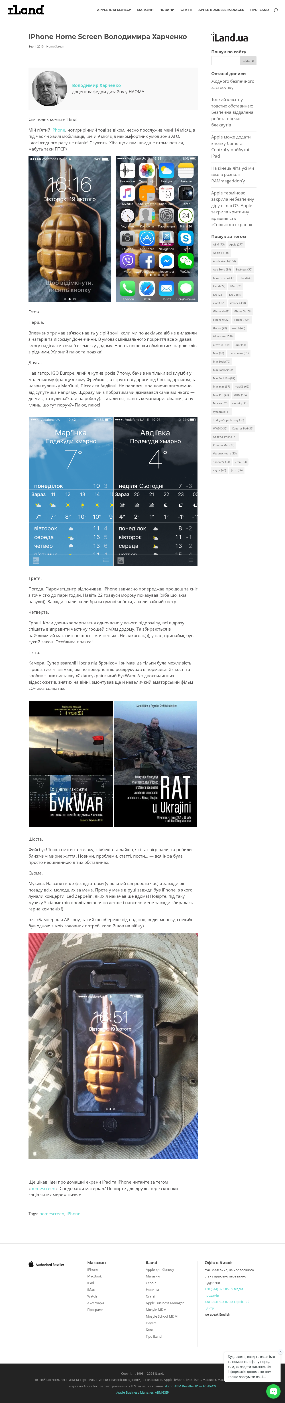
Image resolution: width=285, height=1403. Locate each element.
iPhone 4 (221, 311)
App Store (222, 269)
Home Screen (55, 46)
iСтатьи (221, 345)
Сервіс (151, 1283)
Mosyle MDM (156, 1309)
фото (237, 470)
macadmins (239, 353)
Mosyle (220, 403)
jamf (240, 345)
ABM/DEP (162, 1392)
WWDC (220, 428)
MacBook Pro (224, 378)
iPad (219, 303)
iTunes (220, 328)
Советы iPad (242, 428)
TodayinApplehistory (228, 420)
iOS (218, 295)
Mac (218, 353)
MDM (241, 395)
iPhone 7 (242, 320)
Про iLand (259, 10)
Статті (186, 10)
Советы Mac (223, 445)
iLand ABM (173, 1386)
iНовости (223, 336)
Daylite (151, 1323)
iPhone (58, 130)
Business (244, 269)
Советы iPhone (225, 437)
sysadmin (221, 412)
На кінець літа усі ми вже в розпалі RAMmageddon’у (232, 174)
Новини (167, 10)
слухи (219, 470)
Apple (236, 244)
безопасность (225, 453)
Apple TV (221, 253)
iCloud (245, 278)
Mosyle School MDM (162, 1316)
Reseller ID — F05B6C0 (198, 1386)
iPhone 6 (221, 320)
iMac (236, 286)
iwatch (238, 328)
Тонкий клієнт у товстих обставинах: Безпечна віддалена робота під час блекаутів (232, 112)
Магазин (145, 10)
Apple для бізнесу (114, 10)
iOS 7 (235, 295)
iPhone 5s (243, 311)
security (240, 403)
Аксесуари (95, 1303)
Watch (92, 1296)
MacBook (221, 361)
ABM (219, 244)
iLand (219, 286)
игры (241, 462)
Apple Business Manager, (135, 1392)
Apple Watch (224, 261)
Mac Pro (221, 395)
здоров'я (221, 462)
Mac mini (221, 386)
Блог (149, 1329)
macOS (242, 386)
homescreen (43, 1188)
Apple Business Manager (221, 10)
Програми (95, 1309)
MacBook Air (223, 370)
